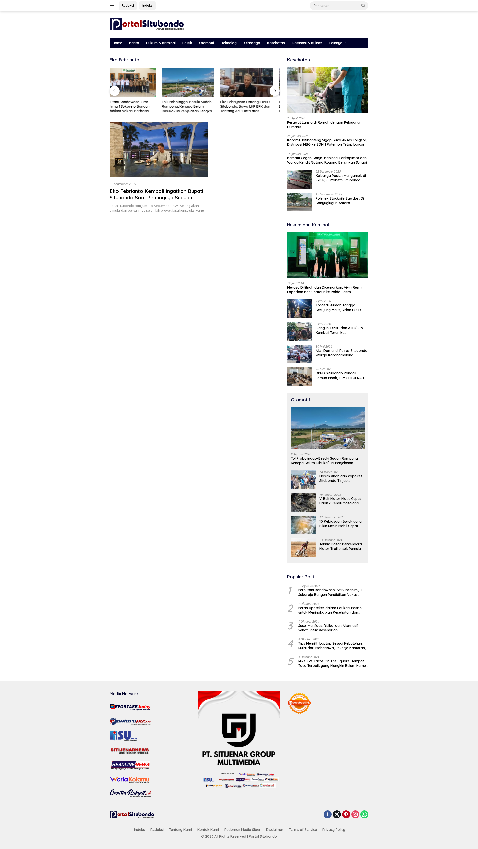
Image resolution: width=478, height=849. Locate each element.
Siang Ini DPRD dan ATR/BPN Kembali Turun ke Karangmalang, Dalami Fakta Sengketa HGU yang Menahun (340, 330)
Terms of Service (303, 829)
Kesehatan (276, 43)
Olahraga (252, 43)
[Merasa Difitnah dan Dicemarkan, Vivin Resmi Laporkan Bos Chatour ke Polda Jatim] (327, 255)
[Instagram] (355, 814)
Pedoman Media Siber (242, 829)
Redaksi (128, 5)
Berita (134, 43)
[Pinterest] (346, 814)
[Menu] (113, 5)
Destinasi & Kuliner (307, 43)
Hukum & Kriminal (161, 43)
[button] (363, 5)
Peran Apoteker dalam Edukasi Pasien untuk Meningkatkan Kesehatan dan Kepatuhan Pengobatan (330, 610)
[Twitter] (337, 814)
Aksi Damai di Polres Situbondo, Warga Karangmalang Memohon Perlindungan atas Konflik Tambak (342, 352)
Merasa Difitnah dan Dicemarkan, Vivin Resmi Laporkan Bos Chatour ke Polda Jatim (324, 289)
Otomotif (206, 43)
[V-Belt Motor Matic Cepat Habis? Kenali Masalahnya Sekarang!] (303, 502)
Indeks (147, 5)
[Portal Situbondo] (147, 24)
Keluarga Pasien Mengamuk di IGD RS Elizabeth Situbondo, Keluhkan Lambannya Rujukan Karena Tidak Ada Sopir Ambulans (341, 177)
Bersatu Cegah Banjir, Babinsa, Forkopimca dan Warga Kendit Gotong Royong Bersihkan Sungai (327, 160)
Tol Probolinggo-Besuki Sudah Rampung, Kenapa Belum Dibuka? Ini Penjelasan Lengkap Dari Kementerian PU (136, 106)
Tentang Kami (180, 829)
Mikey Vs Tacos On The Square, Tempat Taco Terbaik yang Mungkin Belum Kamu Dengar (332, 663)
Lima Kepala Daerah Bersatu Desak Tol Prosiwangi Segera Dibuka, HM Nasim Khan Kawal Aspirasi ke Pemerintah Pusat (252, 106)
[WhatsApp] (364, 814)
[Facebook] (328, 814)
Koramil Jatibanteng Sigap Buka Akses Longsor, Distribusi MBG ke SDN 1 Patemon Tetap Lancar (327, 142)
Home (117, 43)
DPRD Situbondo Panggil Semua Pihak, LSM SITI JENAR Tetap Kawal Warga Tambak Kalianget (340, 375)
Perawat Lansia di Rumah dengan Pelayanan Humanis (324, 124)
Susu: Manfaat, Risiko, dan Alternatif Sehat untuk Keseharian (328, 627)
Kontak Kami (208, 829)
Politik (187, 43)
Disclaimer (274, 829)
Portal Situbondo (263, 836)
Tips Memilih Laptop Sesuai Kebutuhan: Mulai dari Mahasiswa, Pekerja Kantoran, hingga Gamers (332, 645)
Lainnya (335, 43)
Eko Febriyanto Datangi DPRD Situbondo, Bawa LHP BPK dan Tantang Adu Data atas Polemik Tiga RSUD (193, 106)
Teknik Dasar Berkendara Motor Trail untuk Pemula (340, 546)
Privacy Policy (333, 829)
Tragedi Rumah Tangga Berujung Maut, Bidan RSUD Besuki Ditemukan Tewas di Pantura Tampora (338, 307)
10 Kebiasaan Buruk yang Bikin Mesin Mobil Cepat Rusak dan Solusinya (340, 523)
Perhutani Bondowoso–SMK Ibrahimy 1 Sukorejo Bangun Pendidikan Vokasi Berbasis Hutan (330, 592)
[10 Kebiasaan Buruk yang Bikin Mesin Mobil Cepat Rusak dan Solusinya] (303, 525)
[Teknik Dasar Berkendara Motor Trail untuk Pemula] (303, 547)
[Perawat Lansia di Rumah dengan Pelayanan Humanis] (327, 90)
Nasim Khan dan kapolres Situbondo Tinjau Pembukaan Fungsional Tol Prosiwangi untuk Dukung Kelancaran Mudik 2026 (341, 478)
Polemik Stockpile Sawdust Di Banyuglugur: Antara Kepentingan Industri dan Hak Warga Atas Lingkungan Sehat (341, 200)
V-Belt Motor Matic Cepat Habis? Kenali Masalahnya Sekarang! (341, 500)
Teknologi (229, 43)
